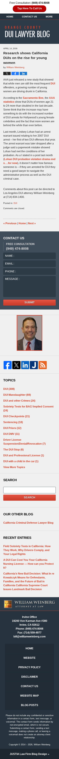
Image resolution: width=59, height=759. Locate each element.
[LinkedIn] (25, 365)
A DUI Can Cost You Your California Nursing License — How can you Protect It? (28, 564)
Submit (29, 302)
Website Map (29, 695)
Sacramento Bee (33, 97)
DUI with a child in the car (20, 461)
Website (29, 657)
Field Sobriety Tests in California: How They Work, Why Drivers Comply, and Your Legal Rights (26, 550)
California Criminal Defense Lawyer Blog (28, 522)
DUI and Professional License (23, 455)
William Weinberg (42, 744)
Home (9, 16)
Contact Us (29, 16)
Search (29, 497)
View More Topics (14, 467)
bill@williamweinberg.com (29, 636)
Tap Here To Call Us (29, 8)
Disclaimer (29, 676)
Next (32, 223)
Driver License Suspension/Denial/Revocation (24, 441)
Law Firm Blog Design (28, 754)
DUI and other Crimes (19, 400)
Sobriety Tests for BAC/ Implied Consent (28, 408)
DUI (52, 83)
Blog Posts (29, 705)
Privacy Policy (29, 667)
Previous (10, 223)
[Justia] (34, 365)
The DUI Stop (13, 449)
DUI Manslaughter (17, 394)
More (49, 16)
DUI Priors (12, 428)
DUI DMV (11, 434)
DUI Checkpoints (16, 416)
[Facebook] (7, 365)
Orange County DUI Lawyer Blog (29, 31)
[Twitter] (16, 365)
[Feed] (42, 365)
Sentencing (13, 422)
